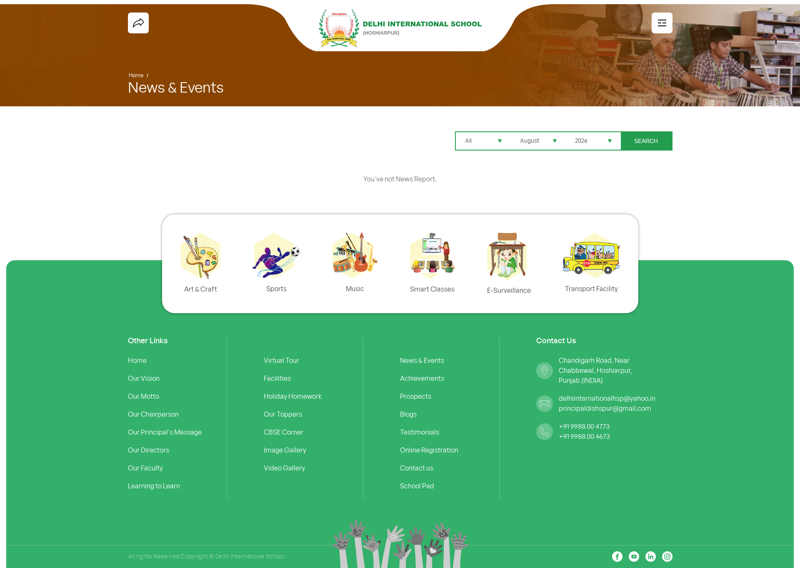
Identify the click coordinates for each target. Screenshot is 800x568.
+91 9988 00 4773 (584, 426)
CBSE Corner (283, 432)
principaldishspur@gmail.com (605, 408)
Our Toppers (283, 414)
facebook (138, 23)
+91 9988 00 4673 (584, 436)
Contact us (416, 468)
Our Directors (148, 450)
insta (667, 556)
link (650, 556)
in (634, 556)
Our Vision (144, 378)
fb (617, 556)
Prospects (415, 396)
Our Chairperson (153, 414)
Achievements (422, 378)
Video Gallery (284, 468)
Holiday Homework (293, 396)
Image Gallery (285, 450)
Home (136, 75)
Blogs (408, 414)
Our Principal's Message (165, 432)
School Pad (417, 486)
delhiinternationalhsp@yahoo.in (606, 398)
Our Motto (143, 396)
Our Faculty (145, 468)
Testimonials (419, 432)
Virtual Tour (281, 360)
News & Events (422, 360)
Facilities (277, 378)
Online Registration (429, 450)
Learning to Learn (154, 486)
